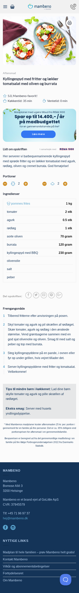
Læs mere (38, 134)
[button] (5, 6)
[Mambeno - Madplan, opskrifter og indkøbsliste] (39, 7)
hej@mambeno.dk (15, 518)
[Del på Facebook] (28, 295)
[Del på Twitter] (36, 295)
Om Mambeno (12, 580)
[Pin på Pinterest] (51, 295)
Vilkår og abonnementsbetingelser (26, 566)
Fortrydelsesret (13, 573)
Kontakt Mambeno (15, 559)
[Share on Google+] (59, 295)
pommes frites (20, 203)
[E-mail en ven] (44, 295)
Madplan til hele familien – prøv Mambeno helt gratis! (39, 552)
